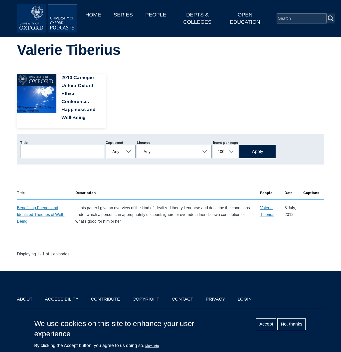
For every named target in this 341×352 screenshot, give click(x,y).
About (24, 299)
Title (24, 143)
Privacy (215, 299)
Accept (266, 324)
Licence (143, 143)
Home (93, 14)
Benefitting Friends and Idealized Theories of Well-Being (40, 214)
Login (245, 299)
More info (152, 346)
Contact (182, 299)
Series (123, 14)
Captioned (114, 143)
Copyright (146, 299)
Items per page (225, 143)
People (155, 14)
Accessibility (61, 299)
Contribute (105, 299)
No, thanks (291, 324)
